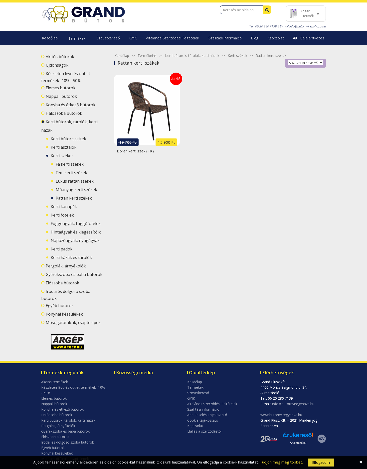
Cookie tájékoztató (202, 420)
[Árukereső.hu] (298, 437)
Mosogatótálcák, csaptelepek (73, 322)
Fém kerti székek (71, 172)
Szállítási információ (225, 37)
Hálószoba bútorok (64, 113)
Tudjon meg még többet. (281, 462)
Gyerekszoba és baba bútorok (74, 274)
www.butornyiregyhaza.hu (281, 414)
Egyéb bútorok (60, 305)
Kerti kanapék (64, 206)
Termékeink (147, 55)
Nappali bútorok (61, 96)
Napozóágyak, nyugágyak (75, 240)
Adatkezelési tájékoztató (207, 414)
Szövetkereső (108, 37)
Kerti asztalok (63, 147)
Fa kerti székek (70, 164)
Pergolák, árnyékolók (66, 266)
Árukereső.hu (298, 442)
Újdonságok (57, 65)
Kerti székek (62, 155)
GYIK (133, 37)
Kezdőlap (50, 37)
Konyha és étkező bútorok (70, 105)
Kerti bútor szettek (68, 138)
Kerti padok (61, 249)
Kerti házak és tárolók (71, 257)
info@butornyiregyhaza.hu (307, 26)
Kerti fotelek (62, 215)
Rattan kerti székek (74, 198)
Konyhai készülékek (64, 314)
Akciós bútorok (60, 56)
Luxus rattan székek (75, 181)
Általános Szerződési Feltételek (172, 37)
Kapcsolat (276, 37)
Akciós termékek (54, 381)
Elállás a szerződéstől (204, 431)
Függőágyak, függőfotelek (76, 223)
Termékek (77, 38)
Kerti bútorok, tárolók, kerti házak (192, 55)
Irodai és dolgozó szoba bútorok (67, 442)
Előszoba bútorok (62, 283)
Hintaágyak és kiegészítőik (76, 232)
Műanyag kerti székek (76, 189)
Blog (254, 37)
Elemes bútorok (60, 88)
